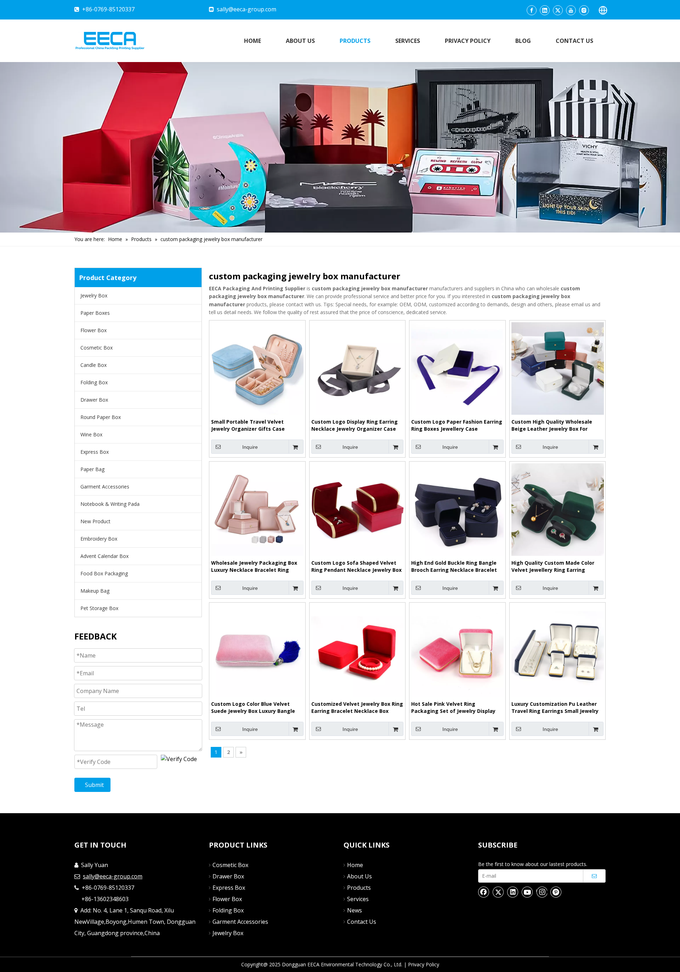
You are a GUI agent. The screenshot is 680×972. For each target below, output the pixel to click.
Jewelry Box (93, 295)
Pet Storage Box (99, 608)
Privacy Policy (423, 964)
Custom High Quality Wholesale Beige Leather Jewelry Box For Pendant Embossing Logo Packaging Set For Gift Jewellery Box (552, 425)
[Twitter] (558, 10)
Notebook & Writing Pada (110, 504)
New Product (95, 521)
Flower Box (93, 330)
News (354, 910)
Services (358, 899)
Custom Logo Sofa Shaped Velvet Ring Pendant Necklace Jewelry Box (356, 566)
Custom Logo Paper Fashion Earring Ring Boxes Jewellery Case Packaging (456, 425)
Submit (94, 785)
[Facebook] (532, 10)
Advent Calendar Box (104, 556)
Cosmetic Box (96, 347)
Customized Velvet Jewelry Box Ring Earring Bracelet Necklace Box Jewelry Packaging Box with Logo (357, 707)
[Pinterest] (556, 892)
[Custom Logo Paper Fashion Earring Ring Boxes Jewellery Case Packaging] (457, 367)
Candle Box (93, 365)
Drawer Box (94, 399)
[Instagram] (584, 10)
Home (355, 865)
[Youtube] (571, 10)
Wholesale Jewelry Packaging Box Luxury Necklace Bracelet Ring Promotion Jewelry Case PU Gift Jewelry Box (254, 566)
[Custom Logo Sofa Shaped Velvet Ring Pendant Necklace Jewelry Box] (357, 508)
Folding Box (94, 382)
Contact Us (361, 922)
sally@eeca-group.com (246, 9)
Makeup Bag (94, 590)
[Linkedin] (545, 10)
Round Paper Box (100, 417)
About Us (359, 876)
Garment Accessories (104, 486)
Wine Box (91, 434)
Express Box (94, 451)
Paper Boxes (95, 312)
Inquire (250, 447)
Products (359, 888)
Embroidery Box (98, 538)
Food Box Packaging (104, 573)
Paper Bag (92, 469)
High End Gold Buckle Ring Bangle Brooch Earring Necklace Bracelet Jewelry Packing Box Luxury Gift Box (457, 566)
